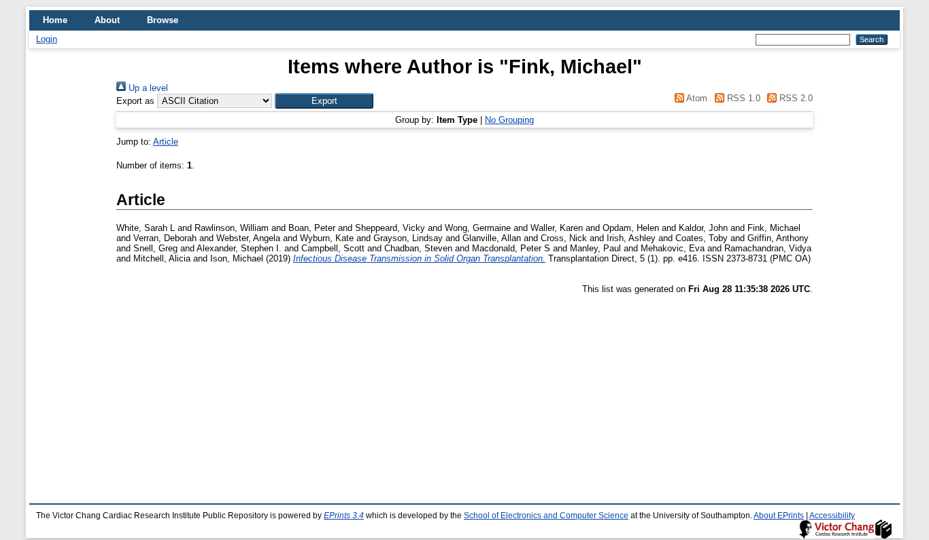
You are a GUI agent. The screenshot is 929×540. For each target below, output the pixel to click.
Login (46, 39)
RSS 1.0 (742, 98)
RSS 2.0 (795, 98)
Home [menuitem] (55, 20)
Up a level (147, 88)
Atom (695, 98)
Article (165, 142)
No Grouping (509, 120)
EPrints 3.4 (344, 515)
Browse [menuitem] (162, 20)
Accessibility (832, 515)
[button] (324, 101)
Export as (135, 101)
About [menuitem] (107, 20)
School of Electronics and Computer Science (546, 515)
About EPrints (779, 515)
